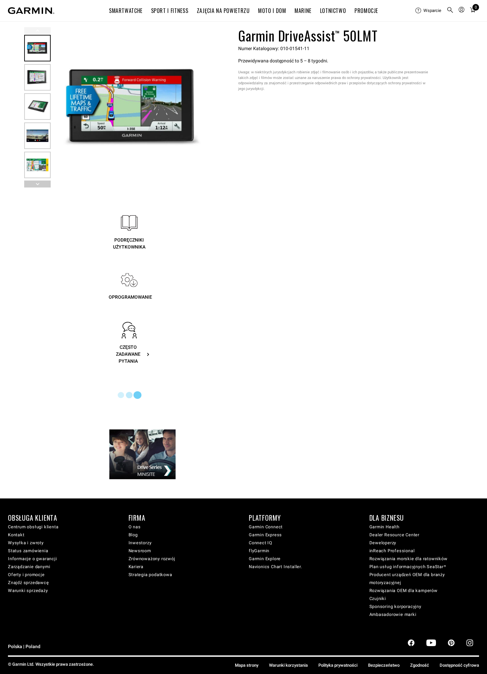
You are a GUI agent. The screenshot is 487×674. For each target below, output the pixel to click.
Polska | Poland (24, 646)
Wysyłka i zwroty (26, 542)
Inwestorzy (140, 542)
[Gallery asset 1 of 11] (132, 107)
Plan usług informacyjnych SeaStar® (407, 566)
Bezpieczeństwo (384, 665)
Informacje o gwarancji (32, 558)
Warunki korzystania (288, 665)
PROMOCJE (366, 11)
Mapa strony (246, 665)
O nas (135, 526)
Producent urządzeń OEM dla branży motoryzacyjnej (407, 578)
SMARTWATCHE (125, 11)
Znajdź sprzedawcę (28, 582)
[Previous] (37, 30)
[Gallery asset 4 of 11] (37, 135)
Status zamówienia (28, 550)
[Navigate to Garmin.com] (31, 10)
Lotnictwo (333, 11)
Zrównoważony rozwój (152, 558)
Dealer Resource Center (394, 534)
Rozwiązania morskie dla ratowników (408, 558)
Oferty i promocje (26, 574)
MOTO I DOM (272, 11)
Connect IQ (260, 542)
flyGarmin (259, 550)
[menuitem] (428, 10)
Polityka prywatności (337, 665)
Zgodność (419, 665)
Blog (133, 534)
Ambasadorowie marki (392, 614)
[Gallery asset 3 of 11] (37, 106)
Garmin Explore (265, 558)
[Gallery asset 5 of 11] (37, 165)
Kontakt (16, 534)
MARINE (303, 11)
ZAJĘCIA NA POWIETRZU (223, 11)
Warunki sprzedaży (28, 590)
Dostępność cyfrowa (459, 665)
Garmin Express (265, 534)
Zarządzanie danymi (29, 566)
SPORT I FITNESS (170, 11)
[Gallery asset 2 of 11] (37, 77)
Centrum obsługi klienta (33, 526)
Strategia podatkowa (150, 574)
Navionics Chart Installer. (275, 566)
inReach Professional (392, 550)
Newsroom (140, 550)
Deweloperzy (383, 542)
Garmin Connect (266, 526)
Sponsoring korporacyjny (395, 606)
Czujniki (377, 598)
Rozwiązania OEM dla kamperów (403, 590)
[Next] (203, 107)
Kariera (136, 566)
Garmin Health (384, 526)
